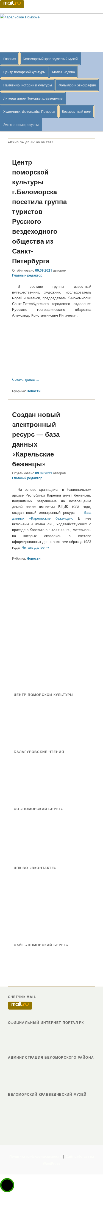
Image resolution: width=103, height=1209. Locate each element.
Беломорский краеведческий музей (50, 58)
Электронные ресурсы (21, 124)
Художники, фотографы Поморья (29, 111)
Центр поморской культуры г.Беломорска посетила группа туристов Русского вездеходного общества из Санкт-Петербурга (39, 211)
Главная (9, 58)
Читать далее (26, 379)
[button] (7, 1185)
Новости (33, 390)
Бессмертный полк (76, 111)
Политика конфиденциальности (35, 1156)
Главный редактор (27, 275)
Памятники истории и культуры (27, 85)
